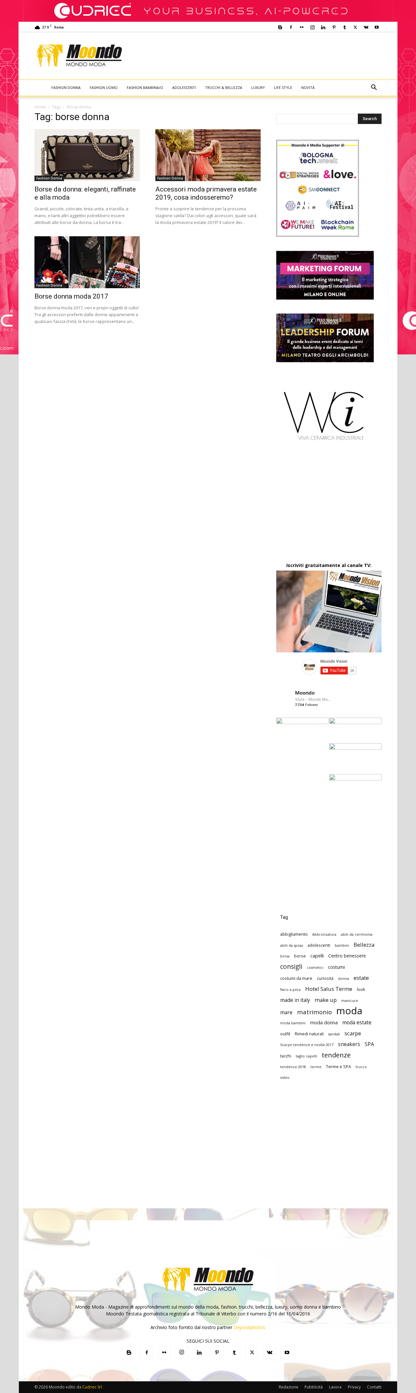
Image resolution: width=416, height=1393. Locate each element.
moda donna (324, 1022)
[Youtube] (377, 27)
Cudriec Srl (91, 1387)
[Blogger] (280, 27)
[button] (374, 88)
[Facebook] (291, 27)
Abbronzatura (324, 934)
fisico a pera (290, 989)
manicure (349, 1000)
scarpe (352, 1033)
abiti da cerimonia (356, 934)
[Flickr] (301, 27)
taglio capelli (306, 1056)
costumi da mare (296, 978)
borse (300, 956)
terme (315, 1067)
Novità (308, 87)
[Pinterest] (334, 27)
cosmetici (315, 967)
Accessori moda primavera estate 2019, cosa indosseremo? (206, 193)
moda (349, 1010)
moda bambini (293, 1023)
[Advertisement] (262, 55)
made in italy (295, 1000)
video (285, 1077)
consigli (291, 966)
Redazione (288, 1387)
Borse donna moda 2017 (71, 296)
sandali (334, 1034)
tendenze (336, 1055)
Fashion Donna (66, 87)
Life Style (283, 87)
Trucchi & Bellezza (223, 87)
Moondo (305, 693)
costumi (336, 967)
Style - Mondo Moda (313, 699)
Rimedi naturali (309, 1034)
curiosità (325, 978)
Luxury (258, 87)
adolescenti (318, 945)
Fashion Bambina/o (145, 87)
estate (361, 977)
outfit (285, 1034)
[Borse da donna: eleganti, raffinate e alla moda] (87, 155)
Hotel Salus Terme (328, 988)
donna (343, 978)
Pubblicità (314, 1387)
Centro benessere (347, 956)
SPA (369, 1044)
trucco (361, 1067)
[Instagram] (312, 27)
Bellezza (364, 944)
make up (326, 999)
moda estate (356, 1022)
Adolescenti (184, 87)
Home (40, 107)
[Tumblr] (344, 27)
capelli (317, 956)
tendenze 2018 (293, 1067)
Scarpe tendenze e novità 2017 (306, 1044)
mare (286, 1012)
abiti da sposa (291, 945)
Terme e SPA (338, 1066)
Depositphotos (249, 1327)
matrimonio (314, 1011)
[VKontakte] (366, 27)
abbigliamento (294, 934)
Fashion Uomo (104, 87)
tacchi (285, 1056)
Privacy (354, 1387)
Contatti (374, 1387)
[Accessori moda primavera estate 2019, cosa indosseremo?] (208, 155)
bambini (342, 945)
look (361, 989)
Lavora (335, 1387)
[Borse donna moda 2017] (87, 262)
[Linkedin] (323, 27)
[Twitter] (355, 27)
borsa (285, 956)
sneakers (349, 1044)
